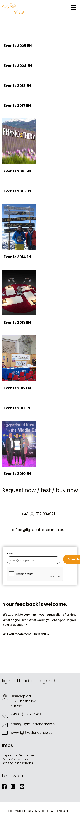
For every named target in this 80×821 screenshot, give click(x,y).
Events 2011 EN (17, 408)
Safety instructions (17, 763)
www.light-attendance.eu (31, 732)
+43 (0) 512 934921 (38, 514)
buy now (67, 490)
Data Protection (15, 759)
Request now (19, 490)
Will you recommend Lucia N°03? (26, 634)
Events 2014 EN (17, 256)
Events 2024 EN (18, 65)
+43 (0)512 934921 (25, 714)
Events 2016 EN (17, 171)
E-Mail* (10, 553)
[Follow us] (6, 786)
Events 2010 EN (17, 473)
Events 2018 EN (17, 85)
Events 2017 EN (17, 105)
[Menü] (73, 7)
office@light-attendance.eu (38, 529)
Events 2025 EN (18, 45)
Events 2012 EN (17, 388)
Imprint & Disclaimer (18, 755)
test (46, 490)
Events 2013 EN (17, 322)
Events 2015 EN (17, 191)
